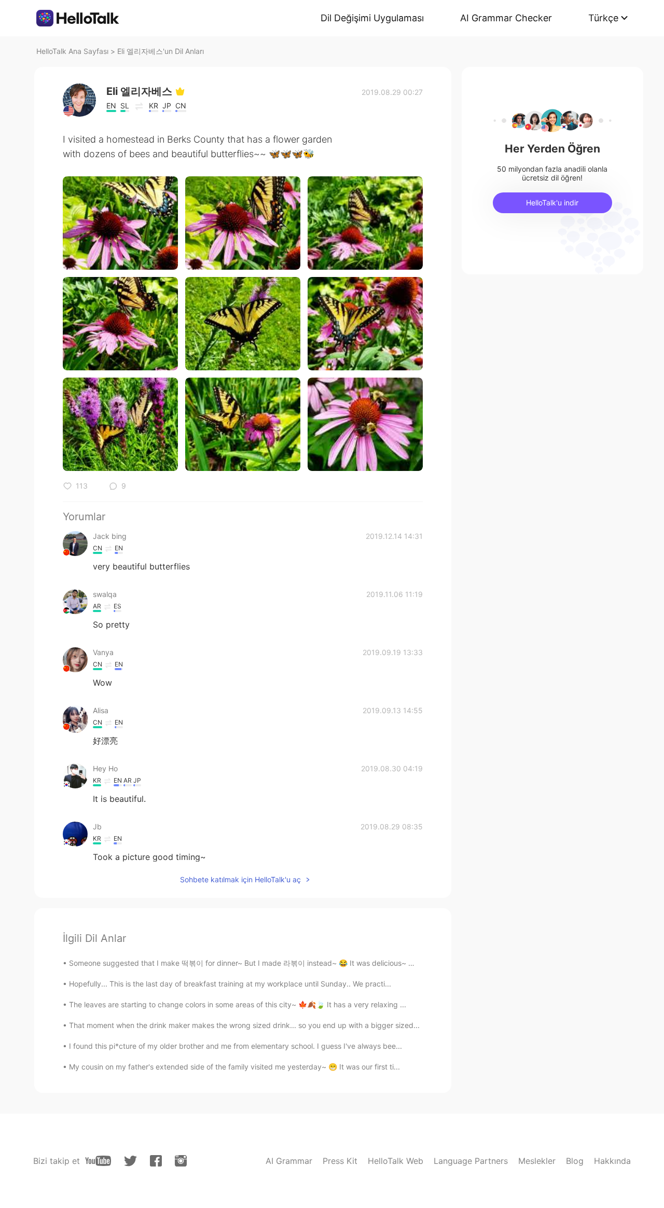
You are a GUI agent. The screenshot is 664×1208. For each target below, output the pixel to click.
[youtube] (98, 1161)
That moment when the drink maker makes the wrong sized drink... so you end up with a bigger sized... (244, 1025)
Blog (575, 1161)
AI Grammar (289, 1161)
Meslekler (537, 1161)
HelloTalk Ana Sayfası (72, 51)
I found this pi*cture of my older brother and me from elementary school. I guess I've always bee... (235, 1046)
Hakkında (612, 1161)
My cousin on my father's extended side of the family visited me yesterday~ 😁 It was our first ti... (234, 1066)
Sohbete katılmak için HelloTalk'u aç (240, 879)
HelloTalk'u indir (552, 202)
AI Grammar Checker (506, 17)
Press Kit (340, 1161)
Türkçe (603, 17)
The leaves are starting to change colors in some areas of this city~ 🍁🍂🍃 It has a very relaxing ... (237, 1004)
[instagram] (181, 1161)
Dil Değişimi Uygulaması (372, 17)
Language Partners (471, 1161)
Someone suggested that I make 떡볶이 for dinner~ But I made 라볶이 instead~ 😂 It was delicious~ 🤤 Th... (251, 963)
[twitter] (130, 1161)
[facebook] (156, 1161)
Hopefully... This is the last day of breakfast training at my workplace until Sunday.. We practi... (230, 983)
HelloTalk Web (395, 1161)
